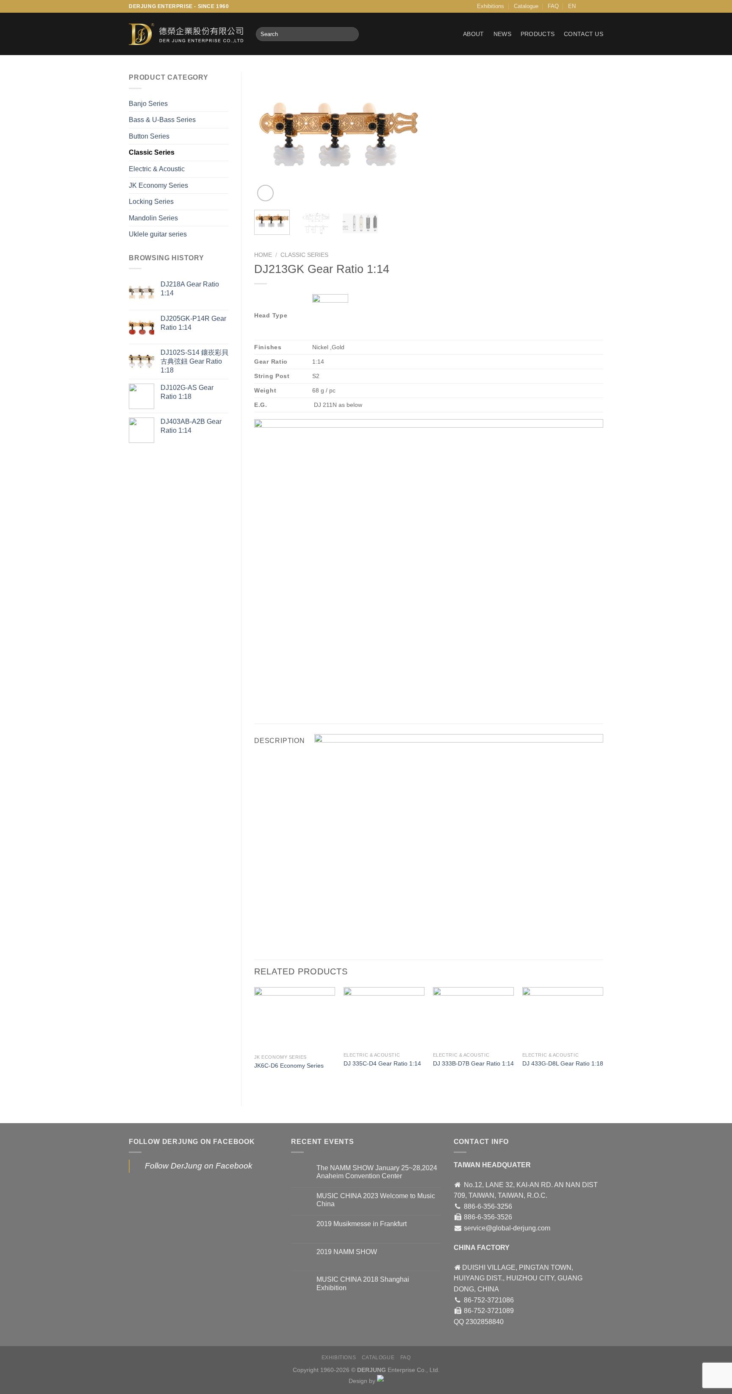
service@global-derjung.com (507, 1228)
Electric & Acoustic (157, 169)
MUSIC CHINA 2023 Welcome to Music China (375, 1200)
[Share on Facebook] (262, 698)
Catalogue (526, 6)
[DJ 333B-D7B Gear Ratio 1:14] (473, 1017)
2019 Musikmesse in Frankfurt (361, 1223)
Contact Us (583, 34)
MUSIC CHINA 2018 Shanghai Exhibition (362, 1283)
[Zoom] (265, 193)
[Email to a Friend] (292, 698)
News (502, 34)
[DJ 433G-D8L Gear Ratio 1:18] (562, 1017)
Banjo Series (148, 103)
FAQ (553, 6)
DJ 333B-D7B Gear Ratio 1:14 (473, 1063)
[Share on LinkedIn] (323, 698)
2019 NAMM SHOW (346, 1251)
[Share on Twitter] (277, 698)
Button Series (149, 136)
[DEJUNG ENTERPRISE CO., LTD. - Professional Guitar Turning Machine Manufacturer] (186, 34)
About (473, 34)
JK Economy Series (158, 185)
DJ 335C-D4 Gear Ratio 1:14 (382, 1063)
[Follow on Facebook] (590, 6)
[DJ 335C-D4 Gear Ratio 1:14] (384, 1017)
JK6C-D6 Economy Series (289, 1065)
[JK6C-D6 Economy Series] (294, 1018)
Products (538, 34)
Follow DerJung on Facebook (192, 1141)
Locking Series (151, 201)
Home (263, 255)
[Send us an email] (599, 6)
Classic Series (152, 152)
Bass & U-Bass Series (162, 119)
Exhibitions (490, 6)
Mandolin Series (153, 218)
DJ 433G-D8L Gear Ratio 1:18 (562, 1063)
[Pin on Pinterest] (308, 698)
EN (572, 6)
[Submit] (351, 34)
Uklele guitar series (158, 234)
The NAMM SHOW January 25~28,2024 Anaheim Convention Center (376, 1172)
